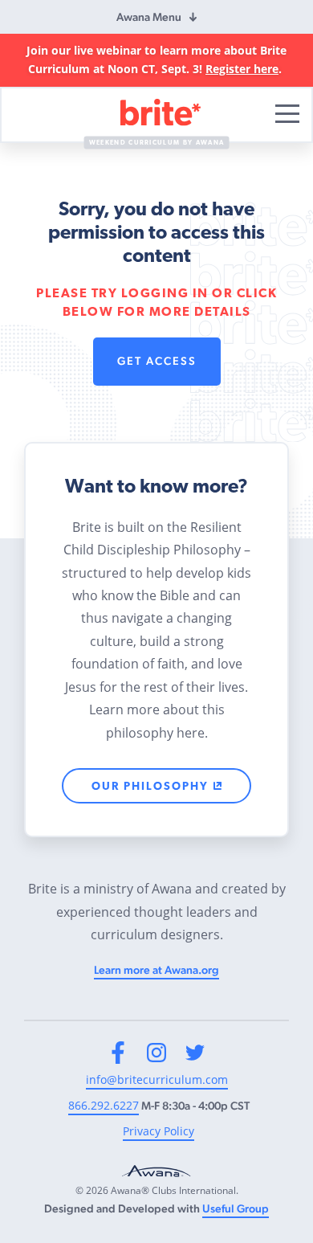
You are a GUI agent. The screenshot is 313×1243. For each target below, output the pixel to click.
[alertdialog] (156, 60)
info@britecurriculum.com (157, 1079)
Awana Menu (148, 16)
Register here (241, 69)
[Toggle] (287, 113)
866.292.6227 (103, 1105)
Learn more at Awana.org (156, 969)
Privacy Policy (158, 1131)
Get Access (157, 360)
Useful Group (235, 1208)
